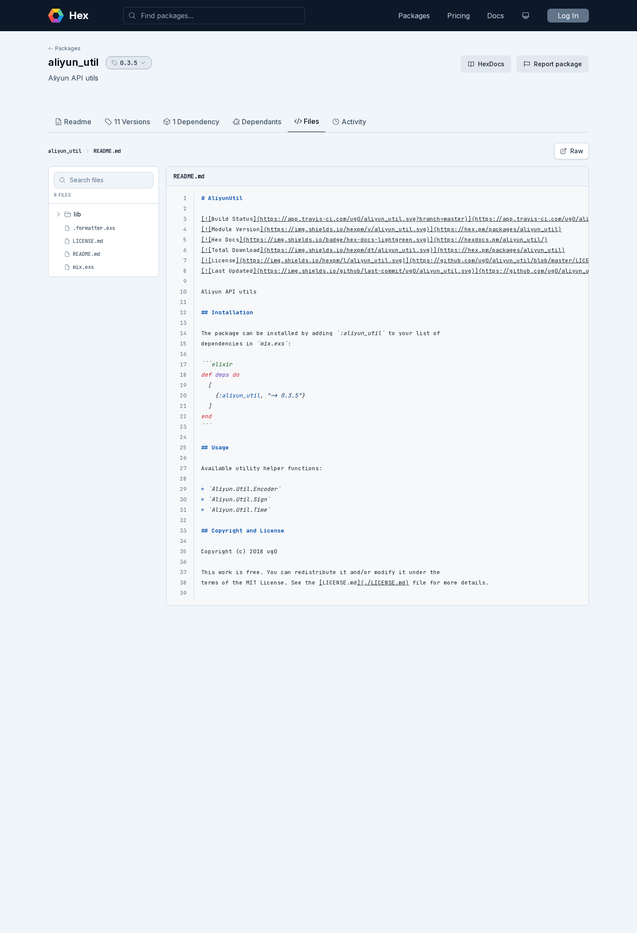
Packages (414, 15)
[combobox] (214, 15)
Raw (576, 151)
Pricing (458, 15)
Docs (495, 15)
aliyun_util (73, 62)
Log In (568, 15)
